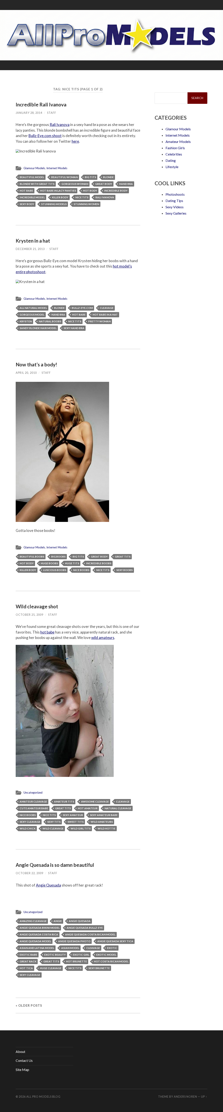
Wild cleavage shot (37, 606)
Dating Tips (174, 201)
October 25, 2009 (29, 614)
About (20, 1051)
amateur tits (64, 801)
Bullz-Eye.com (82, 307)
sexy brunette (99, 968)
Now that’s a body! (36, 364)
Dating (171, 160)
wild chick (27, 828)
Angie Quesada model (35, 941)
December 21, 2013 (30, 249)
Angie (58, 921)
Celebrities (174, 154)
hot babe (26, 190)
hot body (90, 190)
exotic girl (81, 954)
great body (103, 183)
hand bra (126, 183)
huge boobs (49, 563)
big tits (90, 177)
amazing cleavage (33, 921)
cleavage (106, 307)
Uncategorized (33, 792)
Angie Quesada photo (74, 941)
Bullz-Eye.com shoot (45, 135)
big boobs (58, 556)
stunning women (86, 204)
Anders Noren (185, 1096)
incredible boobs (98, 563)
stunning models (54, 204)
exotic (112, 948)
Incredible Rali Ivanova (41, 105)
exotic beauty (55, 954)
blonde (108, 177)
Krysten (26, 321)
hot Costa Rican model (111, 961)
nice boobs (81, 570)
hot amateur (88, 808)
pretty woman (99, 321)
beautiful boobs (32, 556)
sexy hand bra (74, 328)
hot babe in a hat (105, 314)
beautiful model (32, 177)
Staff (51, 112)
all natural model (33, 307)
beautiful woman (64, 177)
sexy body (27, 204)
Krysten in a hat (33, 241)
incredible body (116, 190)
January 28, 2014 (29, 112)
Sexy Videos (175, 207)
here (75, 141)
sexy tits (54, 821)
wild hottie (106, 828)
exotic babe (28, 954)
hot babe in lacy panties (58, 190)
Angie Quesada (48, 885)
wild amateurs (102, 637)
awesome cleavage (95, 801)
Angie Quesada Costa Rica (39, 934)
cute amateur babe (34, 808)
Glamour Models (34, 168)
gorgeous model (32, 314)
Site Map (22, 1069)
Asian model (70, 948)
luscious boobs (54, 570)
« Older (29, 1005)
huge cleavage (50, 968)
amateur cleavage (33, 801)
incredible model (32, 197)
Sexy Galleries (176, 213)
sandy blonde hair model (38, 328)
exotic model (106, 954)
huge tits (72, 563)
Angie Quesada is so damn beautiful (55, 865)
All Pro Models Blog (43, 1096)
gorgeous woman (74, 183)
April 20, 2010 (26, 372)
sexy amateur (73, 815)
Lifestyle (172, 167)
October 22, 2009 (29, 873)
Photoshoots (175, 194)
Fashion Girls (175, 148)
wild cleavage (53, 828)
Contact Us (24, 1060)
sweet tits (76, 821)
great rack (28, 961)
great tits (122, 556)
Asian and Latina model (37, 948)
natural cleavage (118, 808)
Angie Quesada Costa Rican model (90, 934)
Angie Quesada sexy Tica (115, 941)
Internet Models (56, 168)
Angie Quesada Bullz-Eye (85, 927)
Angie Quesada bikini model (40, 927)
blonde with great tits (37, 183)
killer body (60, 197)
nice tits (81, 197)
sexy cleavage (30, 821)
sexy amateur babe (104, 815)
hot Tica (26, 968)
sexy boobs (124, 570)
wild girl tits (81, 828)
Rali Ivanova (59, 124)
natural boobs (50, 321)
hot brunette (76, 961)
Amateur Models (178, 141)
